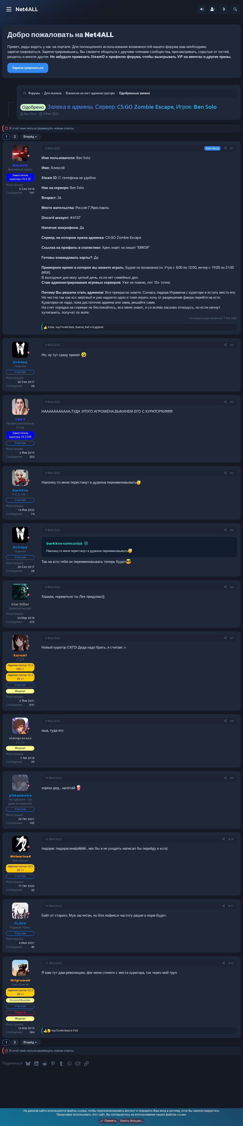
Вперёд (28, 137)
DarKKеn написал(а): (64, 543)
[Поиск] (235, 9)
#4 (232, 473)
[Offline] (28, 156)
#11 (231, 906)
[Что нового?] (224, 9)
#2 (232, 345)
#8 (232, 721)
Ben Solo (30, 114)
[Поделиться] (225, 148)
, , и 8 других (75, 327)
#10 (231, 839)
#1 (232, 148)
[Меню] (8, 9)
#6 (232, 587)
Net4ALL (27, 9)
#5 (232, 530)
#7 (232, 638)
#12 (231, 963)
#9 (232, 778)
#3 (232, 402)
